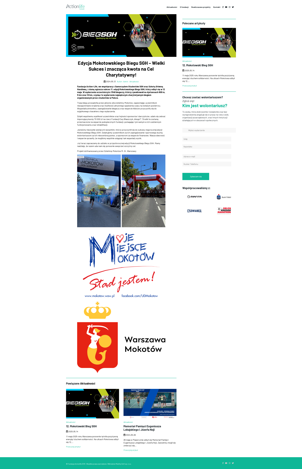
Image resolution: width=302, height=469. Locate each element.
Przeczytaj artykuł (73, 446)
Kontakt (216, 7)
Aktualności (151, 101)
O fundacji (151, 109)
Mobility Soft (120, 464)
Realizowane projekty (200, 7)
